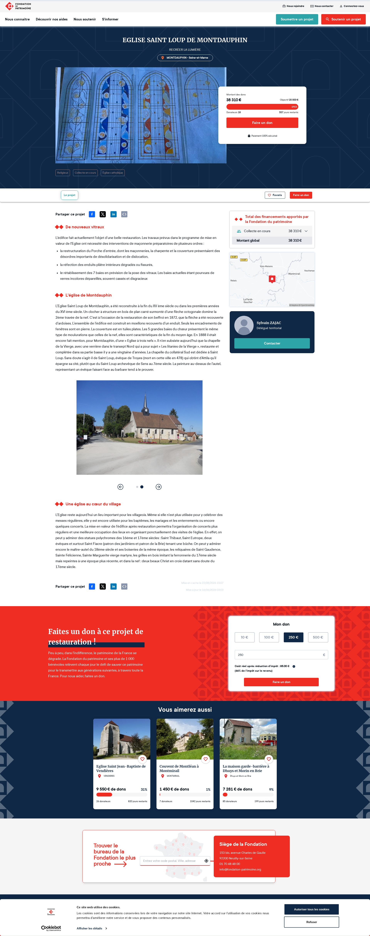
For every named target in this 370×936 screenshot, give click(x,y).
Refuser (311, 921)
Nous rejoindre (295, 6)
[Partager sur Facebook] (92, 214)
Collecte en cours (85, 172)
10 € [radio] (244, 637)
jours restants (288, 112)
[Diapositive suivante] (158, 487)
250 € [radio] (294, 637)
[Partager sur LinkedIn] (113, 214)
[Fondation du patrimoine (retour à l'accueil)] (18, 6)
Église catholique (113, 172)
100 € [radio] (269, 637)
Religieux (62, 172)
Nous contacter (324, 6)
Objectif (289, 99)
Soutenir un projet (346, 19)
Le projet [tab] (69, 195)
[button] (137, 487)
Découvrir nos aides (51, 19)
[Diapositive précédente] (120, 487)
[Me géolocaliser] (206, 861)
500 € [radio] (318, 637)
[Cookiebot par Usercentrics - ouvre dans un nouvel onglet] (51, 928)
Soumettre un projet (297, 19)
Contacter (272, 343)
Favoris (277, 195)
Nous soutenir (85, 19)
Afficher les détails (89, 928)
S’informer (110, 19)
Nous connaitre (17, 19)
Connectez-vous (354, 6)
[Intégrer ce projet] (124, 214)
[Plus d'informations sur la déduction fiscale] (293, 666)
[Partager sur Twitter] (103, 214)
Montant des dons (236, 94)
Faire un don (262, 122)
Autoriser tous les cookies (311, 909)
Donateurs (233, 112)
